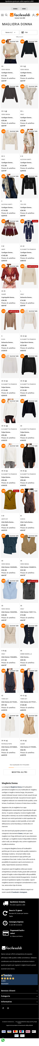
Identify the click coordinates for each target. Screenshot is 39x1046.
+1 (25, 66)
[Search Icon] (6, 15)
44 (23, 246)
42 (21, 246)
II (20, 156)
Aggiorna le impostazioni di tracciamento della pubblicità (19, 1025)
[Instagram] (8, 1008)
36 (21, 561)
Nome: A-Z (9, 32)
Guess (20, 833)
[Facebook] (3, 1008)
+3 (26, 381)
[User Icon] (33, 15)
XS (2, 66)
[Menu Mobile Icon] (2, 15)
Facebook (15, 892)
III (22, 156)
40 (2, 381)
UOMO (24, 9)
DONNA (15, 9)
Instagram (23, 892)
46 (4, 291)
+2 (6, 111)
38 (21, 336)
